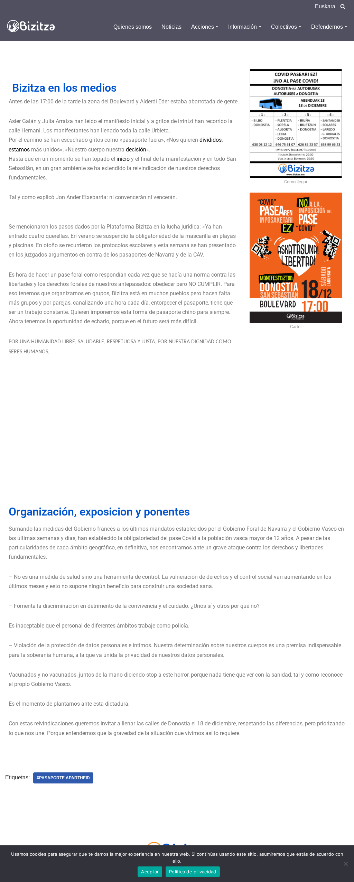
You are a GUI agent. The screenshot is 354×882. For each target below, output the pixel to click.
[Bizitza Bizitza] (32, 27)
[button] (217, 26)
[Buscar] (342, 6)
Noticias (171, 27)
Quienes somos (132, 27)
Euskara (325, 6)
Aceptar (150, 871)
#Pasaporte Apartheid (63, 778)
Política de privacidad (192, 871)
